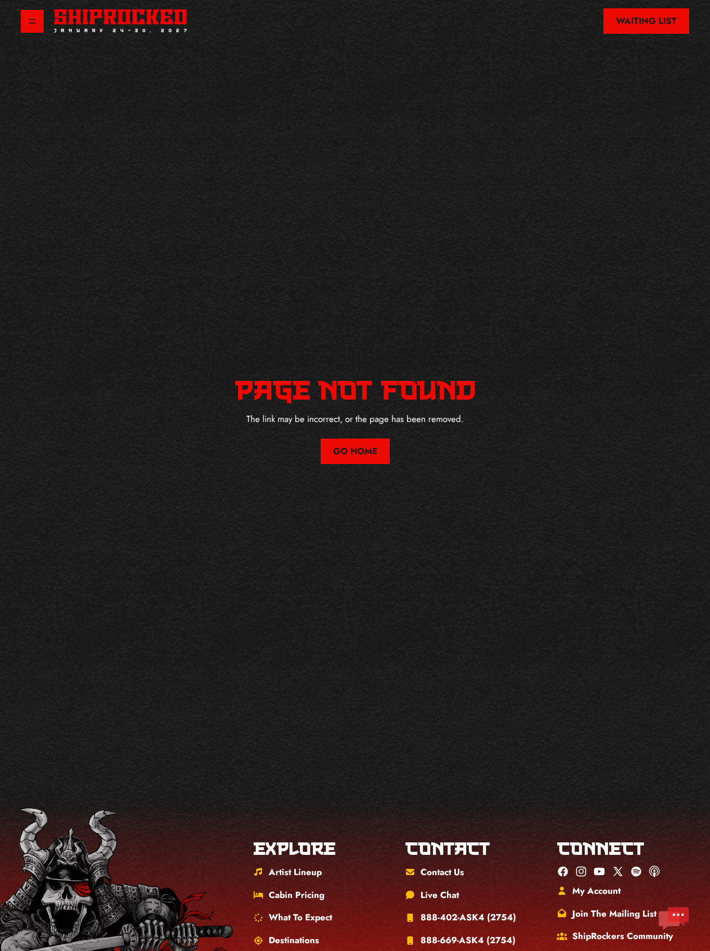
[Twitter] (618, 871)
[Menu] (32, 21)
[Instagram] (581, 871)
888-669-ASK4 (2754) (468, 940)
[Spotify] (636, 871)
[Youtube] (599, 871)
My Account (596, 890)
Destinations (294, 940)
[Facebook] (563, 871)
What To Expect (300, 917)
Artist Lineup (295, 872)
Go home (355, 451)
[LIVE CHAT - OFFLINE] (673, 918)
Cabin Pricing (296, 895)
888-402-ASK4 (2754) (468, 917)
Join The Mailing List (614, 913)
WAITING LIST (646, 21)
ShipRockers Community (622, 936)
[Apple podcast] (654, 871)
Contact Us (442, 872)
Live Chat (439, 895)
